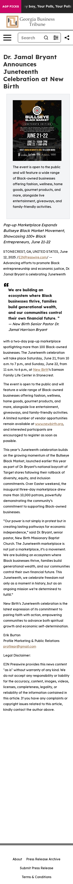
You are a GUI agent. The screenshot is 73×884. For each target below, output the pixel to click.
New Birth (40, 370)
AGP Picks (10, 6)
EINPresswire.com (32, 257)
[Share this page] (67, 38)
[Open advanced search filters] (56, 37)
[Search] (46, 37)
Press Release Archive (43, 859)
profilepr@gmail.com (19, 646)
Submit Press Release (36, 868)
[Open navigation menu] (7, 38)
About (17, 859)
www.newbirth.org (49, 424)
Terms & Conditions (36, 877)
